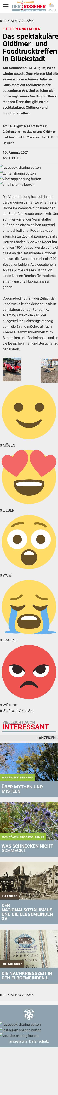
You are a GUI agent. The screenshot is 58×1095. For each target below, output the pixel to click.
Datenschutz (39, 1041)
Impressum (18, 1041)
